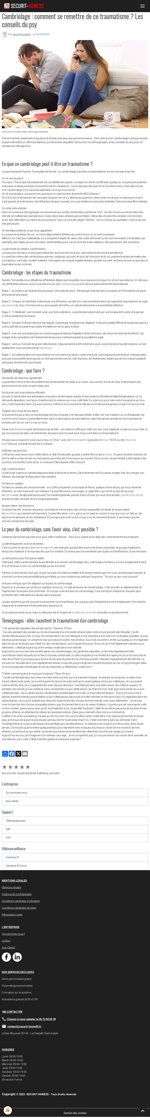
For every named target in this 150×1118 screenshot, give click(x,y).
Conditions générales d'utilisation (21, 901)
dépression (45, 347)
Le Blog (6, 940)
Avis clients (12, 801)
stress (108, 454)
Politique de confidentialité (16, 894)
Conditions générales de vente (19, 907)
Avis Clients (8, 947)
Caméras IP (12, 857)
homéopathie (79, 439)
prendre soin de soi (132, 495)
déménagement (45, 547)
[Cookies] (8, 1110)
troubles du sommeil (83, 612)
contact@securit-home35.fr (24, 1026)
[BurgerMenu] (142, 6)
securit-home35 (21, 34)
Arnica (104, 439)
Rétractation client (12, 914)
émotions (11, 513)
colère (71, 513)
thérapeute (21, 429)
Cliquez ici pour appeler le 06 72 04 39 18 (31, 1019)
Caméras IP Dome (16, 865)
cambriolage (68, 284)
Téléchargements (16, 820)
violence (10, 305)
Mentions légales (11, 887)
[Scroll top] (142, 1110)
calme (8, 495)
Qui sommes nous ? (13, 933)
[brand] (25, 6)
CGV (8, 837)
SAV (8, 829)
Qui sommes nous (16, 792)
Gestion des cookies (75, 1113)
